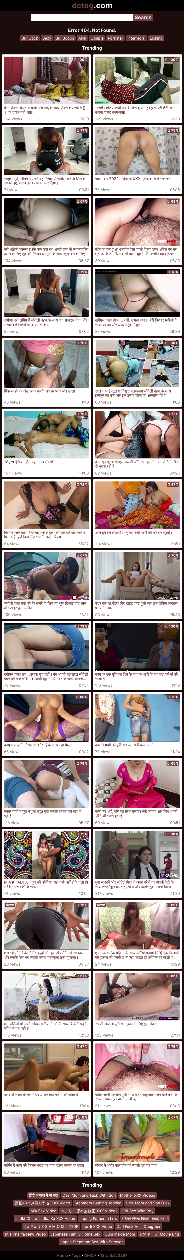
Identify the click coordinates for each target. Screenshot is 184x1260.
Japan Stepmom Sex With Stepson (92, 1242)
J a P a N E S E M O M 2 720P (51, 1226)
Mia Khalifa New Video (25, 1234)
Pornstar (115, 38)
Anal (82, 38)
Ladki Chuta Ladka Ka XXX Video (45, 1218)
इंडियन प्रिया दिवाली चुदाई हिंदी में (145, 1218)
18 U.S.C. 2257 (113, 1255)
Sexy (46, 38)
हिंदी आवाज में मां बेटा (43, 1195)
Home (62, 1255)
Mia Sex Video (43, 1210)
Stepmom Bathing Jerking (98, 1203)
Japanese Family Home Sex (75, 1234)
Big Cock (30, 38)
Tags (76, 1255)
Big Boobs (65, 38)
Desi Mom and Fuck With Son (89, 1195)
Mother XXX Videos (137, 1195)
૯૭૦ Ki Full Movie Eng (159, 1234)
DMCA (90, 1255)
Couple (97, 38)
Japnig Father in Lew (98, 1218)
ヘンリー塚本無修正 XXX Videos (89, 1210)
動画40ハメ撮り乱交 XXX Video (42, 1203)
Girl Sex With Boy (138, 1210)
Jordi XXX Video (97, 1226)
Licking (156, 38)
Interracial (136, 38)
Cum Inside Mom (120, 1234)
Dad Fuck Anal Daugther (138, 1226)
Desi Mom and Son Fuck (148, 1203)
